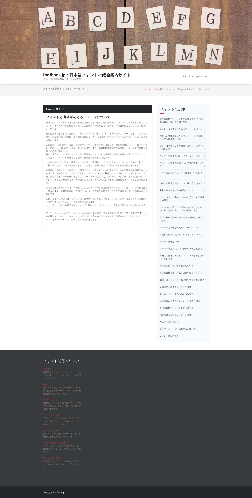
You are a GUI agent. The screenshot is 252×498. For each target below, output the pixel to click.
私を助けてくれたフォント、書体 (175, 314)
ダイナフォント (50, 399)
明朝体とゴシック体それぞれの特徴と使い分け (182, 279)
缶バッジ (47, 458)
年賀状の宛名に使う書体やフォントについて (181, 234)
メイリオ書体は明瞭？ (170, 241)
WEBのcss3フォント (170, 321)
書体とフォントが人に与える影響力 (177, 293)
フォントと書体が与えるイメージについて (180, 227)
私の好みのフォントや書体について (177, 265)
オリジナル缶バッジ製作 (54, 442)
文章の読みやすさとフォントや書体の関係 (180, 300)
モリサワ (47, 369)
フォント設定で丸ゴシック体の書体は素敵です (182, 248)
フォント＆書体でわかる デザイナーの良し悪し (182, 128)
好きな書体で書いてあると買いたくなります (181, 272)
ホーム (147, 89)
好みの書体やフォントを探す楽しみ (177, 307)
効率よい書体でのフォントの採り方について (181, 183)
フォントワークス (51, 415)
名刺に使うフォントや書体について (177, 190)
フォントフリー (50, 430)
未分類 (158, 89)
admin (50, 109)
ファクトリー (57, 458)
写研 (45, 384)
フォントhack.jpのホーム (194, 76)
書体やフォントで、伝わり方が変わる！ (179, 328)
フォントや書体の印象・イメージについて (180, 156)
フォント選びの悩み (169, 335)
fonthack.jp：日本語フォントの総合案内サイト (87, 76)
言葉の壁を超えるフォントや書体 (175, 286)
